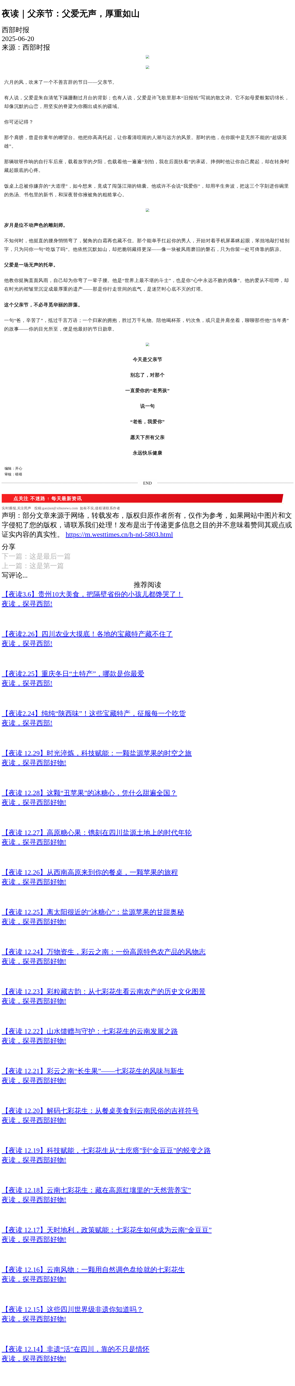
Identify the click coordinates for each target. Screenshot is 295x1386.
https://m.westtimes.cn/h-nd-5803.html (119, 534)
